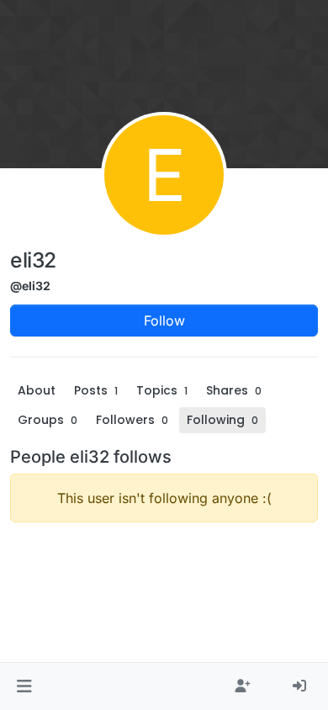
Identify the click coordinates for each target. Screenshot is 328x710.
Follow (164, 320)
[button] (24, 686)
